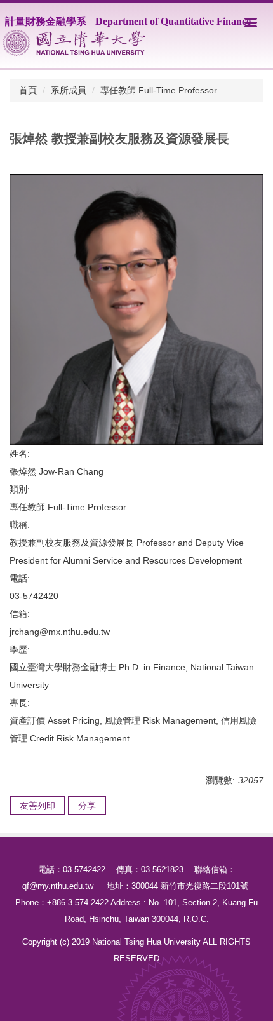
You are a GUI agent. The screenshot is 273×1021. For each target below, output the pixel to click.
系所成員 (68, 90)
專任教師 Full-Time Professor (158, 90)
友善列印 (37, 806)
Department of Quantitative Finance (173, 21)
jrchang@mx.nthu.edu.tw (60, 631)
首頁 (28, 90)
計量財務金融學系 (45, 21)
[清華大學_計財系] (74, 43)
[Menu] (250, 22)
